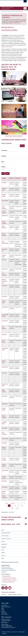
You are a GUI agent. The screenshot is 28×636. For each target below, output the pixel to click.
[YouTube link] (9, 587)
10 (16, 505)
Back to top (4, 594)
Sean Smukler (5, 470)
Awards (3, 541)
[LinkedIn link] (6, 587)
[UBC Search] (25, 1)
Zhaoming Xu (5, 215)
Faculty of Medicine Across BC (8, 627)
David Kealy (4, 428)
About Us (3, 555)
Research (19, 594)
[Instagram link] (2, 587)
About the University (5, 606)
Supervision (4, 544)
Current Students (5, 535)
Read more (17, 22)
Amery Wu (4, 372)
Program (3, 156)
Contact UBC (4, 605)
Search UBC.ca (4, 614)
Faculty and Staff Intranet (9, 581)
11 (19, 505)
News (2, 608)
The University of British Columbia (10, 2)
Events (2, 609)
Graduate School (4, 11)
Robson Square (4, 624)
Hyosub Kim (4, 487)
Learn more (8, 46)
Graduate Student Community (10, 579)
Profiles (14, 594)
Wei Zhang (4, 480)
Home (2, 530)
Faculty (18, 178)
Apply (2, 558)
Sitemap (10, 594)
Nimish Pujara (5, 200)
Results (3, 166)
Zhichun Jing (5, 268)
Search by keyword (6, 143)
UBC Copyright (21, 631)
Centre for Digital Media (6, 625)
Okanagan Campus (5, 620)
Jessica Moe (5, 320)
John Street (4, 296)
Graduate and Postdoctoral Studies (14, 562)
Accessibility (3, 633)
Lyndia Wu (4, 182)
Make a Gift (4, 612)
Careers (3, 611)
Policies (3, 552)
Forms (2, 549)
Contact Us (3, 571)
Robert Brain (5, 403)
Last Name (4, 150)
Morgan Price (5, 366)
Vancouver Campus (5, 619)
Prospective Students (11, 11)
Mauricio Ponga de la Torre (4, 281)
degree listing (21, 57)
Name (4, 178)
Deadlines (3, 547)
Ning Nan (4, 259)
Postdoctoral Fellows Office (9, 578)
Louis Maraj (4, 396)
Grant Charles (5, 438)
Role (2, 161)
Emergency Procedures (6, 631)
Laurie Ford (4, 285)
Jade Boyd (4, 334)
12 (22, 505)
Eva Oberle (4, 442)
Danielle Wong (5, 306)
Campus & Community (6, 538)
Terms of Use (14, 631)
